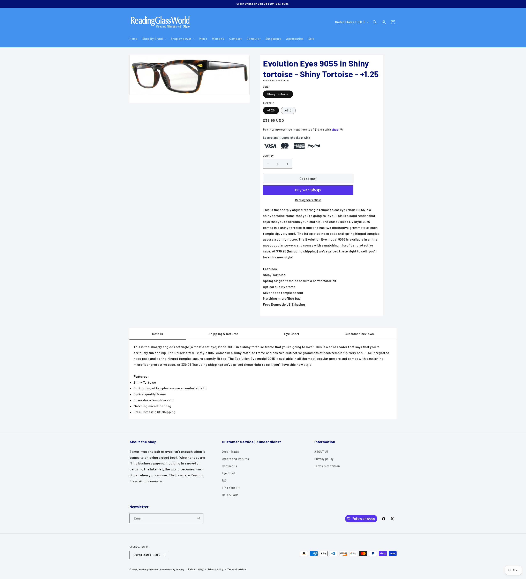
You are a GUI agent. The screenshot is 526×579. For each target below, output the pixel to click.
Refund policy (196, 569)
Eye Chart (228, 473)
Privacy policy (323, 458)
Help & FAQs (230, 494)
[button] (154, 38)
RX (224, 480)
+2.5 (288, 110)
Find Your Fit (231, 487)
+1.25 (271, 110)
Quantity (268, 155)
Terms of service (236, 569)
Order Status (230, 451)
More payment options (308, 199)
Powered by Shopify (173, 569)
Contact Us (229, 466)
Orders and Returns (235, 458)
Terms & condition (327, 466)
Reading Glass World (150, 569)
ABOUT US (321, 451)
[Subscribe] (198, 518)
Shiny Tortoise (278, 94)
